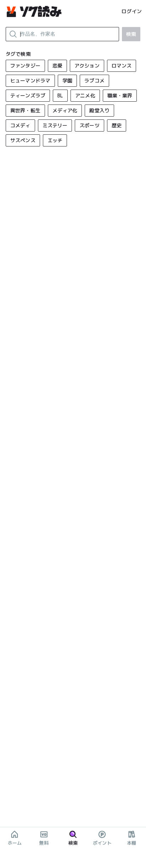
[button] (25, 66)
